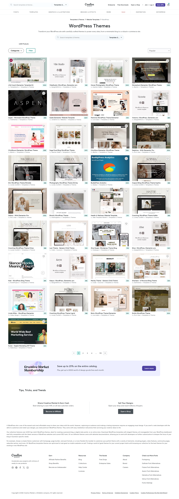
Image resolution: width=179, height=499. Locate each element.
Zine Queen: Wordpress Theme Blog (104, 248)
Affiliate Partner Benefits (57, 460)
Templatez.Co (14, 87)
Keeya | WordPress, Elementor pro (62, 281)
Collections (83, 463)
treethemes (13, 119)
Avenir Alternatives (150, 471)
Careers (125, 467)
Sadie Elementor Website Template (62, 118)
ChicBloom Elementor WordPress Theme (23, 150)
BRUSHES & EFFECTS (88, 12)
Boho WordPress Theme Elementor (103, 313)
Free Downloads (122, 5)
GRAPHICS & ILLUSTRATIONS (59, 12)
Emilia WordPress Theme (141, 313)
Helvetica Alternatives (151, 475)
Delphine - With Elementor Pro (143, 150)
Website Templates (93, 19)
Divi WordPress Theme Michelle (19, 183)
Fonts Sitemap (147, 483)
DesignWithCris (56, 87)
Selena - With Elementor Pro (18, 215)
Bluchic (136, 87)
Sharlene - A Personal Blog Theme (144, 281)
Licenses (82, 471)
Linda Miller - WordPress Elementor (21, 313)
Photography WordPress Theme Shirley (64, 183)
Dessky (95, 185)
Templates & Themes (77, 19)
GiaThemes (137, 282)
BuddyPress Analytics (98, 183)
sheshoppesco (55, 217)
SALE (123, 12)
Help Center (83, 467)
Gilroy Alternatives (150, 479)
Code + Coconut (56, 250)
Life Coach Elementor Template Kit (20, 85)
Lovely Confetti (15, 185)
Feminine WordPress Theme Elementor (105, 118)
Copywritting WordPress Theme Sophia (146, 183)
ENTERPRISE (160, 12)
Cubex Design (14, 315)
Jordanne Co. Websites (58, 119)
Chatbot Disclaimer (121, 493)
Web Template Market (100, 217)
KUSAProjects (14, 282)
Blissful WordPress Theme (59, 215)
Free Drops (103, 460)
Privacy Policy (95, 493)
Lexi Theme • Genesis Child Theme (62, 248)
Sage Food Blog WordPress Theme (62, 150)
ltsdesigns (96, 250)
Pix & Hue (137, 152)
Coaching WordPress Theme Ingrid (62, 313)
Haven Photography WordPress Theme (105, 85)
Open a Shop (135, 5)
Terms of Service (107, 493)
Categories (15, 51)
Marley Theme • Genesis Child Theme (104, 281)
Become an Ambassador (57, 467)
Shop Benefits (54, 463)
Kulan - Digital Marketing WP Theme (21, 346)
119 (100, 353)
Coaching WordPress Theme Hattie (144, 215)
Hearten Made (97, 87)
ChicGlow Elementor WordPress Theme (105, 150)
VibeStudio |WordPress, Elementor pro (63, 85)
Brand (125, 463)
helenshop (13, 348)
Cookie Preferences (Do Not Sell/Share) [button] (154, 493)
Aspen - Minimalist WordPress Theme (21, 118)
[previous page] (74, 353)
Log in (152, 5)
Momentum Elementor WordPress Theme (147, 85)
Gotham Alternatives (151, 463)
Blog (80, 460)
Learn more (149, 368)
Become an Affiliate (53, 411)
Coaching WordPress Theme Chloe (21, 248)
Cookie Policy (134, 493)
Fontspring (146, 460)
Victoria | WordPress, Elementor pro (145, 118)
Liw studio (96, 119)
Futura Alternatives (150, 467)
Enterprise (111, 5)
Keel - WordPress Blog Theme (19, 281)
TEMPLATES (33, 12)
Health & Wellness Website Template (104, 215)
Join (146, 5)
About (125, 460)
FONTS (16, 12)
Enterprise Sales (105, 463)
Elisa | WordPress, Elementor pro (144, 248)
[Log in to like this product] (43, 60)
